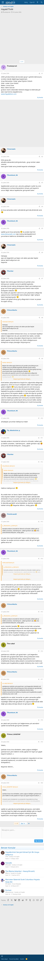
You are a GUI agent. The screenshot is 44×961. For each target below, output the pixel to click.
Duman (8, 890)
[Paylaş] (39, 73)
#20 (42, 783)
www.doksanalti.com (8, 234)
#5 (42, 228)
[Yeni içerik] (37, 2)
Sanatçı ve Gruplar (14, 856)
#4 (42, 206)
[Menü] (2, 2)
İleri (22, 823)
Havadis (8, 863)
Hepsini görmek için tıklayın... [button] (22, 379)
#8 (42, 317)
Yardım (22, 959)
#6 (42, 252)
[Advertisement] (22, 36)
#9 (42, 358)
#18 (42, 720)
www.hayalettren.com (8, 94)
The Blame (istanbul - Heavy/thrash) (20, 871)
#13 (42, 521)
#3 (42, 182)
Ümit (6, 856)
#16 (42, 651)
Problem (8, 884)
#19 (42, 742)
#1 (42, 73)
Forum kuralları (14, 959)
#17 (42, 679)
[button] (2, 956)
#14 (42, 558)
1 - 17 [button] (16, 823)
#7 (42, 278)
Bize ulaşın (4, 959)
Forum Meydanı (16, 884)
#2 (42, 156)
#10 (42, 418)
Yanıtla (41, 97)
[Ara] (42, 2)
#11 (42, 438)
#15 (42, 612)
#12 (42, 462)
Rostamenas (9, 892)
